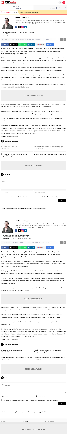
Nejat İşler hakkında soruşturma (29, 12)
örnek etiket (15, 136)
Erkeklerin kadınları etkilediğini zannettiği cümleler (50, 154)
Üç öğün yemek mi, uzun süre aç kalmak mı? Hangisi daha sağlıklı (14, 155)
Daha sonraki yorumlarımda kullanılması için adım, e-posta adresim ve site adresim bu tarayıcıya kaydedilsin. (31, 197)
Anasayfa (6, 35)
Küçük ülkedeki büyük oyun (9, 146)
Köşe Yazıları (13, 35)
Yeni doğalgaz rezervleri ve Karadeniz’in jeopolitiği (50, 146)
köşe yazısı (9, 136)
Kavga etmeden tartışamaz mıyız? (11, 350)
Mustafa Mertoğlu (22, 17)
